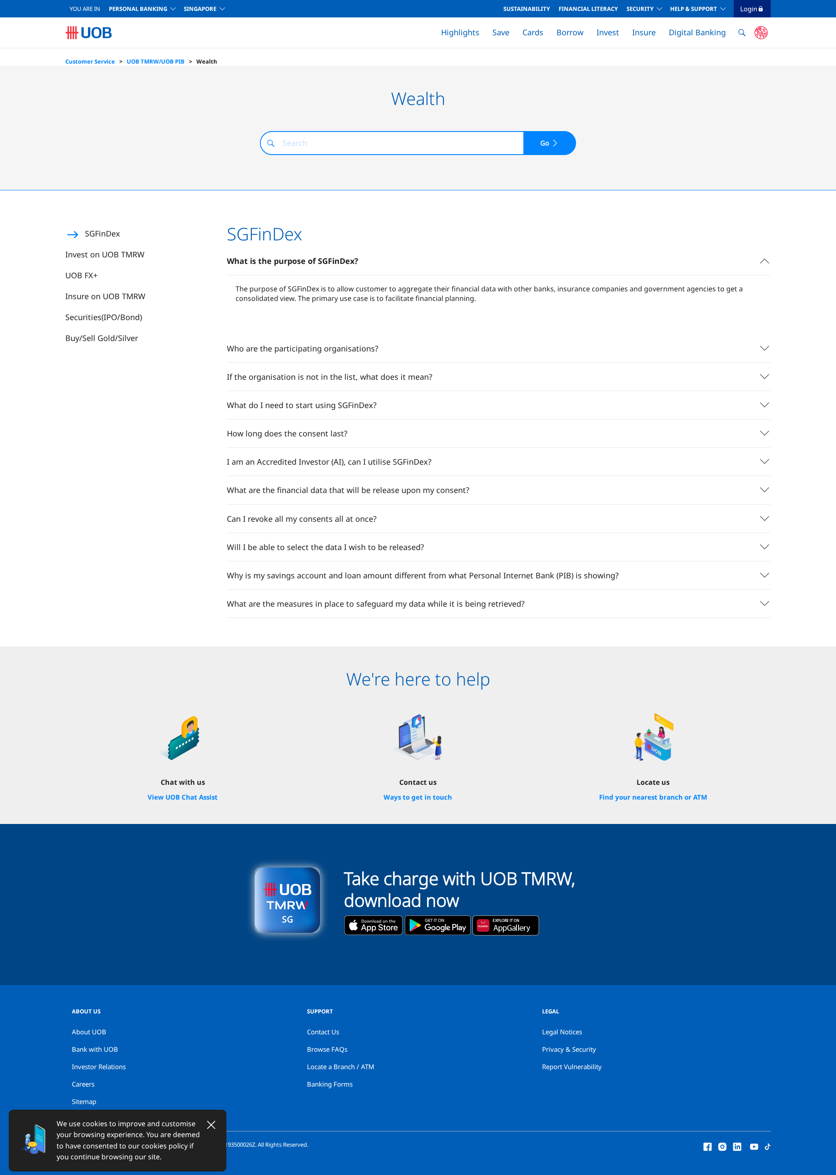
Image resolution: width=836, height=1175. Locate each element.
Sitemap (84, 1101)
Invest (608, 32)
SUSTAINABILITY (526, 9)
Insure (644, 32)
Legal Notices (562, 1031)
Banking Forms (330, 1084)
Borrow (569, 32)
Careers (83, 1084)
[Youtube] (754, 1146)
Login (748, 8)
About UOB (89, 1031)
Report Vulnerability (572, 1066)
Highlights (460, 32)
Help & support (693, 9)
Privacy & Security (569, 1049)
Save (500, 32)
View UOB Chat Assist (183, 797)
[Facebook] (707, 1146)
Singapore (200, 9)
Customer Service (90, 61)
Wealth (206, 61)
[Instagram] (722, 1146)
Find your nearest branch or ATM (653, 797)
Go (544, 142)
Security (640, 9)
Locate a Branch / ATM (340, 1066)
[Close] (211, 1124)
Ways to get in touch (418, 797)
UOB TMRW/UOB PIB (156, 61)
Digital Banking (697, 32)
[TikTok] (768, 1146)
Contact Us (323, 1031)
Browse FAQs (327, 1049)
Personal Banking (138, 9)
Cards (532, 32)
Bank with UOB (95, 1049)
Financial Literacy (588, 9)
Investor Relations (99, 1066)
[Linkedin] (737, 1146)
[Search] (270, 143)
